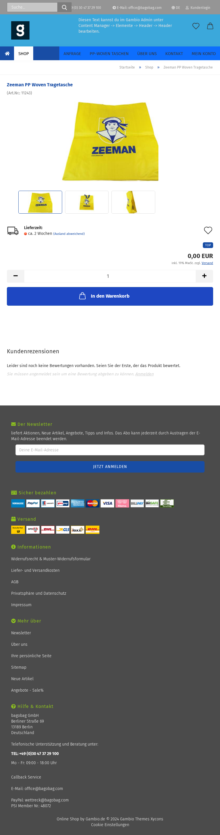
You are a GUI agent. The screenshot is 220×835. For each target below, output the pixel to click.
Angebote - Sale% (27, 690)
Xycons (157, 819)
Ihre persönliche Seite (31, 655)
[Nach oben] (208, 827)
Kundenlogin (199, 8)
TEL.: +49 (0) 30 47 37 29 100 (80, 8)
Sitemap (18, 667)
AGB (14, 582)
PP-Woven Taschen (109, 53)
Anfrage (72, 53)
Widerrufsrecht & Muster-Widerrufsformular (51, 559)
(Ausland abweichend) (69, 234)
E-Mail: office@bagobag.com (139, 8)
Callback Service (26, 777)
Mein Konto (204, 53)
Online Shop (68, 819)
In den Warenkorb (110, 296)
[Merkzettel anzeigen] (196, 26)
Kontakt (174, 53)
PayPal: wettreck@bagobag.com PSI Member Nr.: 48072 (40, 803)
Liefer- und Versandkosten (35, 570)
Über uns (147, 53)
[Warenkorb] (210, 26)
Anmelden (144, 374)
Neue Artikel (22, 678)
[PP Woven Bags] (20, 30)
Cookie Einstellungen (110, 824)
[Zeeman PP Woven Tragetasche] (110, 138)
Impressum (21, 604)
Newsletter (21, 633)
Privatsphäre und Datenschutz (38, 593)
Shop (23, 53)
